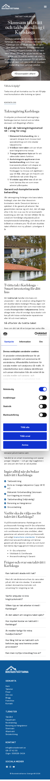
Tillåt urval (25, 436)
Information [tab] (25, 341)
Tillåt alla (25, 427)
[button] (45, 7)
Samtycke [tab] (9, 341)
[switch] (43, 397)
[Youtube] (13, 766)
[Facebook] (7, 766)
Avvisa (25, 445)
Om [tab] (41, 341)
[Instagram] (10, 766)
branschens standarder (24, 537)
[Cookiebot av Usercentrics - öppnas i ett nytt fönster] (35, 334)
